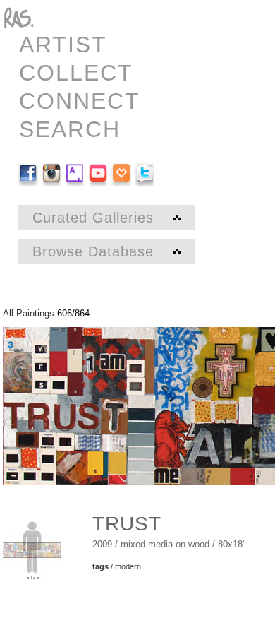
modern (128, 566)
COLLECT (76, 72)
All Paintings (28, 313)
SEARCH (70, 129)
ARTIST (63, 44)
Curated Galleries (95, 217)
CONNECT (79, 101)
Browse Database (95, 251)
